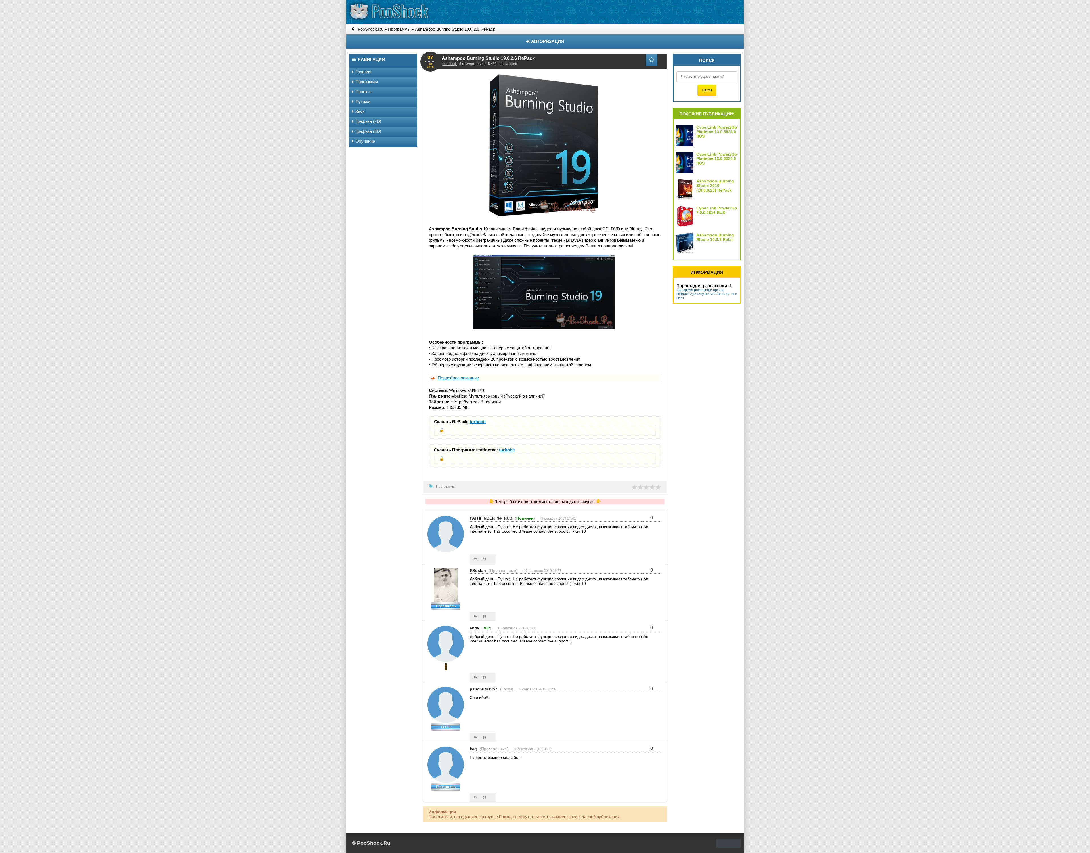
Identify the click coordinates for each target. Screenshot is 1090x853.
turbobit (478, 421)
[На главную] (388, 11)
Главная (363, 71)
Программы (445, 486)
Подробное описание (458, 377)
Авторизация (547, 41)
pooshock (449, 64)
